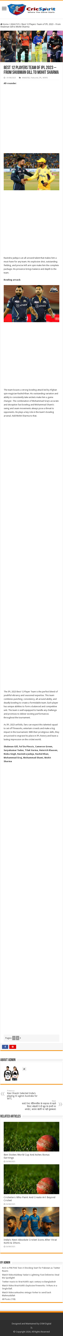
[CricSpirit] (31, 9)
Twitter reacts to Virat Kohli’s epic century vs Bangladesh (29, 1281)
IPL (40, 78)
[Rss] (31, 1328)
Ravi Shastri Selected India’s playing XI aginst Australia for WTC (22, 1095)
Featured (34, 78)
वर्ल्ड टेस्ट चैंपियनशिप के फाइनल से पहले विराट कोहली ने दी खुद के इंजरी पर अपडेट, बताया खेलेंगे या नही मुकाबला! (39, 1105)
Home (5, 24)
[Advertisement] (31, 120)
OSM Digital (45, 1323)
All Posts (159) (8, 1299)
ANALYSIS (15, 24)
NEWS (45, 78)
